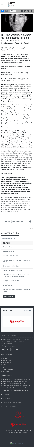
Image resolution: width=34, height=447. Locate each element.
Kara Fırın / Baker (8, 251)
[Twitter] (6, 222)
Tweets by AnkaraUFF (8, 238)
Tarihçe (5, 358)
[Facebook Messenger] (14, 222)
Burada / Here (7, 247)
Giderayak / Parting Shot (10, 266)
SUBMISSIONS (6, 375)
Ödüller (5, 365)
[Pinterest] (11, 222)
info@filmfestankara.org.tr (10, 346)
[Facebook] (3, 222)
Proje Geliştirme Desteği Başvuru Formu (15, 381)
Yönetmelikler (7, 362)
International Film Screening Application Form (17, 379)
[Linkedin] (9, 222)
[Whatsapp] (17, 222)
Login (13, 10)
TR (2, 10)
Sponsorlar (6, 367)
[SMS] (19, 222)
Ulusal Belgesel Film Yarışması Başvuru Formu (17, 386)
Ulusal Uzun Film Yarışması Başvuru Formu (16, 388)
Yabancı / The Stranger (10, 256)
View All (28, 311)
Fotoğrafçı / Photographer (11, 281)
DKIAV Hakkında (8, 369)
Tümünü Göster (9, 296)
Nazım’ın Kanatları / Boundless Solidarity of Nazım (16, 260)
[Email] (22, 222)
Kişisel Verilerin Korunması (12, 402)
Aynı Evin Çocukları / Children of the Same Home (16, 290)
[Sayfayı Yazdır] (30, 222)
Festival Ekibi (7, 360)
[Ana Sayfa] (11, 4)
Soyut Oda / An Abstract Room (12, 270)
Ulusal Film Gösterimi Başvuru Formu (14, 383)
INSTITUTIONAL (7, 354)
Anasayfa (6, 394)
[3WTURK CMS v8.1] (17, 443)
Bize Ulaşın (6, 371)
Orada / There (7, 285)
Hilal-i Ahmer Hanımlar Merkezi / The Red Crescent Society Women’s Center (16, 275)
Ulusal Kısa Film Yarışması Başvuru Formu (15, 390)
